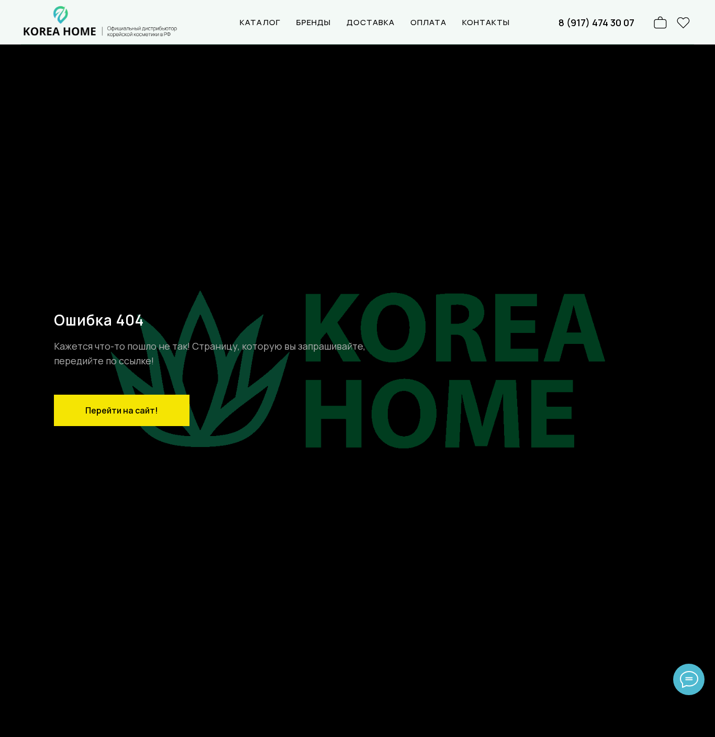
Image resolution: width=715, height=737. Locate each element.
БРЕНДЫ (313, 22)
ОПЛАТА (428, 22)
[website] (683, 22)
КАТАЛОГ (260, 22)
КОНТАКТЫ (486, 22)
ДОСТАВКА (371, 22)
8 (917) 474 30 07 (596, 22)
